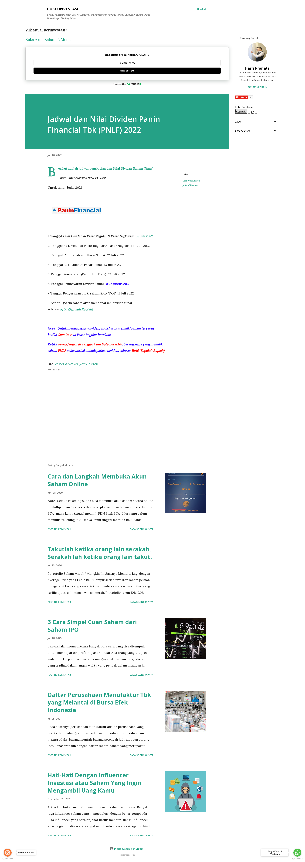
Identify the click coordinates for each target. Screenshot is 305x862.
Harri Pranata (257, 68)
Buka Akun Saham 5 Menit (48, 39)
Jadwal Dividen (190, 185)
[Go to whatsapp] (297, 853)
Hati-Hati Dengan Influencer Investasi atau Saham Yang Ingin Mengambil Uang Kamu (94, 782)
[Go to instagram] (8, 853)
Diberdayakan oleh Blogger (129, 848)
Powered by (119, 84)
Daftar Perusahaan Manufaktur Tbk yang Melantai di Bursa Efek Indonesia (99, 702)
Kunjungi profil (257, 86)
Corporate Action (191, 180)
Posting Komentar (59, 529)
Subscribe (127, 70)
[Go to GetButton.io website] (297, 859)
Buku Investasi (62, 8)
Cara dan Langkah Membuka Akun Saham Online (97, 480)
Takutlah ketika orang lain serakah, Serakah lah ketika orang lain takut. (100, 553)
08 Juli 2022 (144, 236)
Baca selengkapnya (141, 529)
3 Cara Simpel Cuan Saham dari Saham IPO (92, 625)
